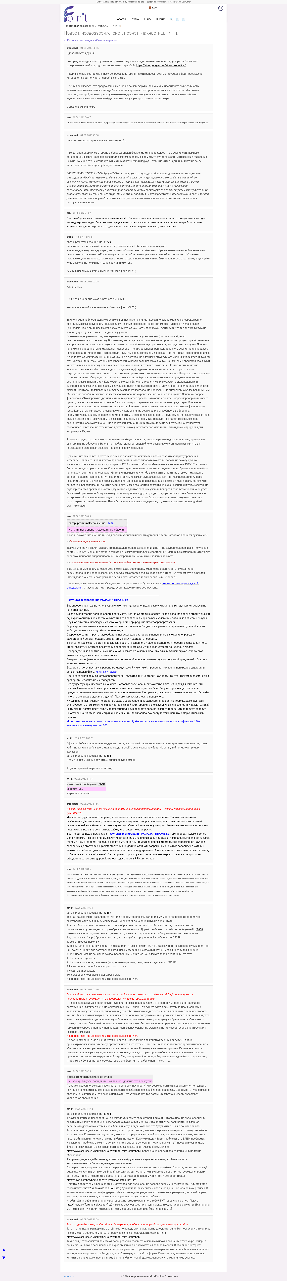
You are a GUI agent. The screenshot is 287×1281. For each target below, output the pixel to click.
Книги (147, 19)
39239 (107, 912)
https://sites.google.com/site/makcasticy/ (161, 65)
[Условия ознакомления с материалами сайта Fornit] (220, 9)
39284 (107, 1076)
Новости (120, 19)
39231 (101, 784)
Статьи (135, 19)
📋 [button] (119, 26)
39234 (107, 755)
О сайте (160, 19)
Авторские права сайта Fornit (145, 1276)
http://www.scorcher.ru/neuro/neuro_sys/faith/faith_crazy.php (103, 1151)
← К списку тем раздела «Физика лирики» (90, 40)
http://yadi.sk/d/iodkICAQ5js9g (102, 1188)
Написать (69, 1276)
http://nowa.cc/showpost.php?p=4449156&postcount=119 (101, 1180)
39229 (107, 242)
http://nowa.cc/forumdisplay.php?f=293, (90, 1204)
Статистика (171, 1276)
